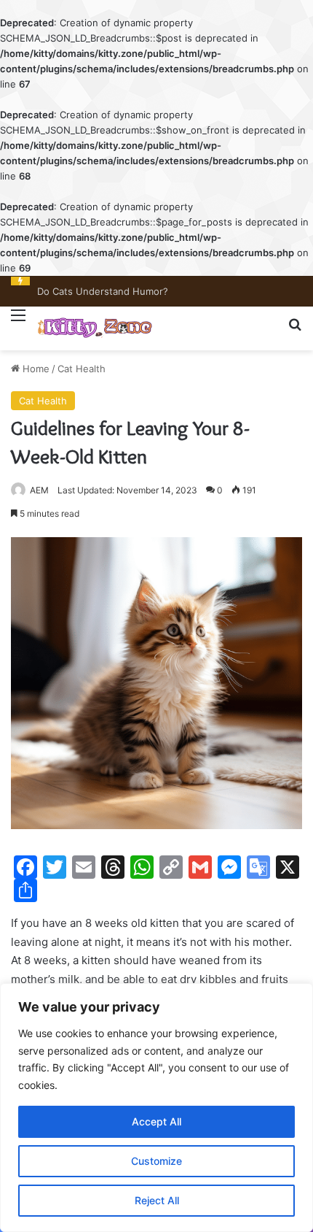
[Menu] (18, 323)
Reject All (157, 1200)
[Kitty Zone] (94, 328)
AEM (39, 490)
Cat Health (82, 368)
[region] (156, 1107)
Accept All (156, 1121)
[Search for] (295, 330)
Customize (156, 1161)
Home (34, 368)
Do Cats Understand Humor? (102, 291)
